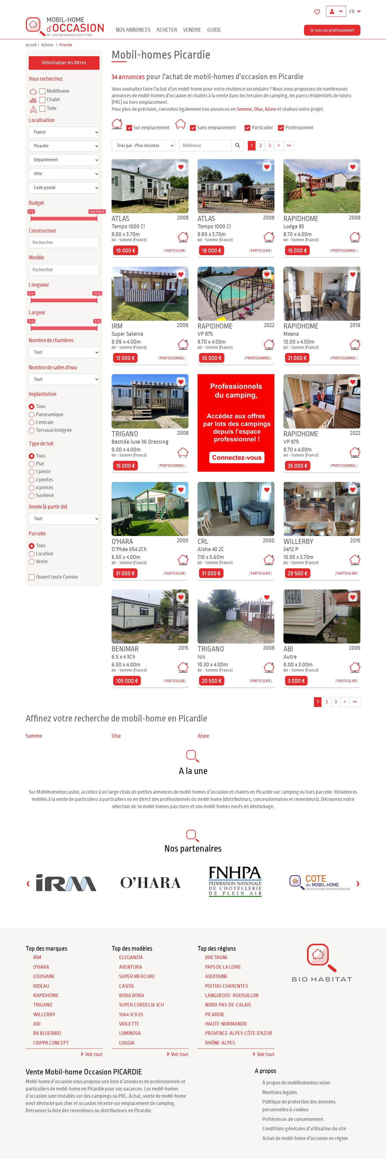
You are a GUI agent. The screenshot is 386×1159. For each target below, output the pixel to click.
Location (44, 554)
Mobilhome (58, 91)
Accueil (31, 45)
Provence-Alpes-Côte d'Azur (238, 1033)
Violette (129, 1024)
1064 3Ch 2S (131, 1014)
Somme (244, 109)
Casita (126, 986)
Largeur (37, 313)
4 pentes (44, 487)
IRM (37, 957)
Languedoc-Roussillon (231, 995)
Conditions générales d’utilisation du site (304, 1129)
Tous (41, 406)
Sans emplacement (216, 127)
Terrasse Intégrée (54, 430)
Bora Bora (131, 995)
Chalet (53, 99)
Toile (51, 108)
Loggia (126, 1043)
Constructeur (42, 231)
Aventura (130, 967)
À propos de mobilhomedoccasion (296, 1083)
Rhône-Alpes (220, 1043)
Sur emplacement (151, 127)
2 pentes (44, 480)
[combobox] (64, 242)
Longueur (39, 285)
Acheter (167, 30)
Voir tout (94, 1054)
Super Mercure (137, 976)
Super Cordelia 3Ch (141, 1005)
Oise (258, 109)
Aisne (270, 109)
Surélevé (45, 495)
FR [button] (352, 11)
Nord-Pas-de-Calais (228, 1005)
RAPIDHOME (46, 995)
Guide (214, 30)
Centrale (44, 422)
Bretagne (216, 957)
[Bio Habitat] (321, 979)
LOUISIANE (44, 976)
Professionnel (299, 127)
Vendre (192, 30)
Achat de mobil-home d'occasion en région (305, 1138)
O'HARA (41, 967)
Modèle (36, 258)
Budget (36, 203)
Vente (42, 561)
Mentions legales (279, 1092)
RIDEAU (41, 986)
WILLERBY (44, 1014)
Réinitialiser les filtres (64, 63)
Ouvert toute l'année (57, 577)
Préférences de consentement (293, 1119)
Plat (40, 464)
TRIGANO (42, 1005)
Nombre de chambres (51, 340)
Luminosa (130, 1033)
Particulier (262, 127)
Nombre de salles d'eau (53, 368)
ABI (36, 1024)
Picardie (215, 1014)
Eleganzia (131, 957)
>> (289, 145)
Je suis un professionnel (332, 30)
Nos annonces (133, 30)
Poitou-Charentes (226, 986)
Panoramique (49, 414)
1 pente (43, 471)
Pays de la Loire (223, 967)
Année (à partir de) (48, 507)
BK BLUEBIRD (47, 1033)
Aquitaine (216, 976)
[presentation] (28, 883)
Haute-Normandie (226, 1024)
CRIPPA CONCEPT (51, 1043)
